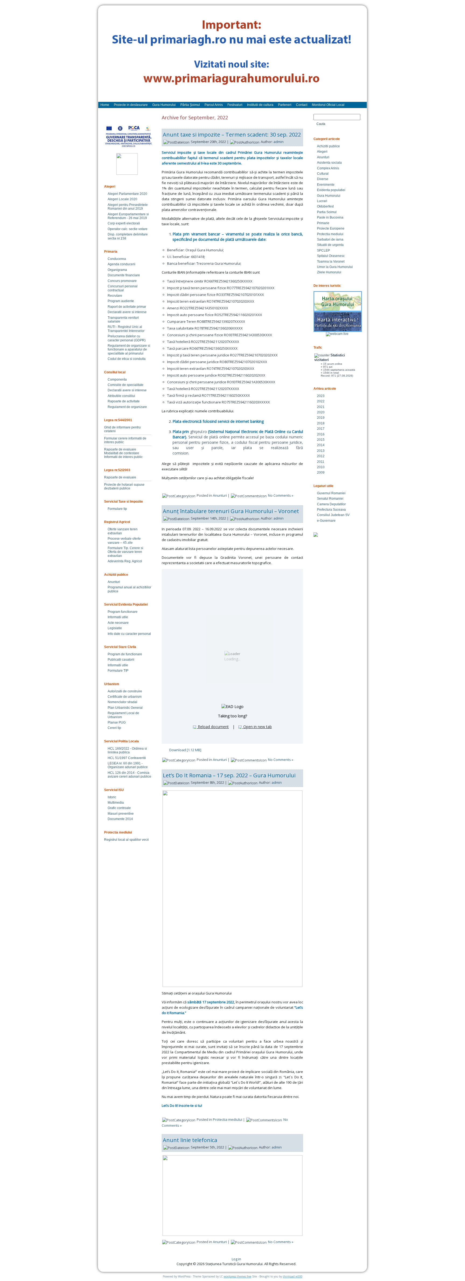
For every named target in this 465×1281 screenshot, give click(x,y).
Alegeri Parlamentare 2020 (127, 194)
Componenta (117, 379)
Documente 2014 (120, 819)
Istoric (112, 797)
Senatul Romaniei (330, 498)
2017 (321, 429)
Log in (236, 1259)
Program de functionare (125, 654)
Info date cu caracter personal (129, 634)
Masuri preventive (121, 813)
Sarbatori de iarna (330, 239)
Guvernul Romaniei (331, 493)
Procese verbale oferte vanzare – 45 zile (124, 540)
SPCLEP (323, 250)
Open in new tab (257, 726)
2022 (321, 401)
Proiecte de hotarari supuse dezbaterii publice (124, 486)
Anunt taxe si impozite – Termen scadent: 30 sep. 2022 (232, 134)
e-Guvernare (326, 521)
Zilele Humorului (329, 272)
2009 (321, 472)
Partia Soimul (327, 212)
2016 (321, 434)
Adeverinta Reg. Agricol (125, 561)
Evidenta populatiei (331, 190)
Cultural (323, 174)
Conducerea (117, 259)
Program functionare (123, 612)
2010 (321, 467)
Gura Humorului (328, 196)
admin (278, 141)
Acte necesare (118, 623)
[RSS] (107, 1261)
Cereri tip (114, 728)
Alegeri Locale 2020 (122, 199)
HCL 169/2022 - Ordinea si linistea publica (127, 750)
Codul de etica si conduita (127, 359)
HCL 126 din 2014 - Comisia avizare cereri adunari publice (129, 774)
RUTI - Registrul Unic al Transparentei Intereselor (126, 328)
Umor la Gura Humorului (335, 267)
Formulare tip (117, 509)
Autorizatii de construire (125, 691)
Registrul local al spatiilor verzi (126, 840)
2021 (321, 407)
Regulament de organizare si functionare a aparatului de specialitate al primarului (129, 349)
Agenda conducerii (121, 264)
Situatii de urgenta (330, 245)
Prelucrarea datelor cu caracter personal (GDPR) (127, 338)
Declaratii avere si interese (127, 312)
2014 (321, 445)
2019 (321, 418)
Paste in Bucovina (330, 217)
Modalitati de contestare (121, 453)
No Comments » (280, 495)
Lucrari (322, 201)
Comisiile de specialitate (125, 385)
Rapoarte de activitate (124, 401)
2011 (320, 462)
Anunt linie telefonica (190, 1140)
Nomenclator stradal (122, 702)
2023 (321, 396)
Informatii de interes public (123, 457)
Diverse (322, 179)
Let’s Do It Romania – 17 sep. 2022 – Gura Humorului (229, 775)
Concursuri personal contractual (123, 288)
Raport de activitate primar (127, 307)
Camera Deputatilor (331, 504)
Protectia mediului (227, 1119)
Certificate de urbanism (125, 697)
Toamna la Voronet (330, 261)
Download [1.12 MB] (185, 749)
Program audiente (121, 301)
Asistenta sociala (329, 162)
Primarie (323, 223)
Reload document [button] (213, 726)
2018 (321, 423)
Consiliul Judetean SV (333, 515)
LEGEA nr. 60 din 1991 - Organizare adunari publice (128, 765)
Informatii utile (118, 617)
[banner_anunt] (232, 56)
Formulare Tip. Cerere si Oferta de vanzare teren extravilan (125, 552)
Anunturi (114, 582)
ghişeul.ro (198, 431)
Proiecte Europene (330, 228)
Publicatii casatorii (121, 659)
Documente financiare (124, 275)
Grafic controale (119, 808)
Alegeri (322, 151)
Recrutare (115, 296)
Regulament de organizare (127, 407)
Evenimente (325, 185)
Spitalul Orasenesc (331, 256)
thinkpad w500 (292, 1276)
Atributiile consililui (121, 396)
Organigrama (117, 270)
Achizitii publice (328, 146)
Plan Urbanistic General (125, 708)
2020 (321, 412)
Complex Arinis (328, 168)
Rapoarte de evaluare (120, 449)
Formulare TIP (118, 670)
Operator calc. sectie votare (127, 229)
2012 (321, 456)
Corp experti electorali (124, 223)
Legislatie (115, 628)
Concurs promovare (122, 281)
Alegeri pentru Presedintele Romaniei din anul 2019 (128, 206)
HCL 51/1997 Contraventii (127, 758)
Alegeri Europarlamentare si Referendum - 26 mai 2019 (128, 216)
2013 (321, 451)
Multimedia (116, 802)
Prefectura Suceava (331, 509)
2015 (321, 440)
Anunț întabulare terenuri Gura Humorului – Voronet (231, 511)
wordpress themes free (237, 1276)
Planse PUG (117, 722)
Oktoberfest (325, 206)
